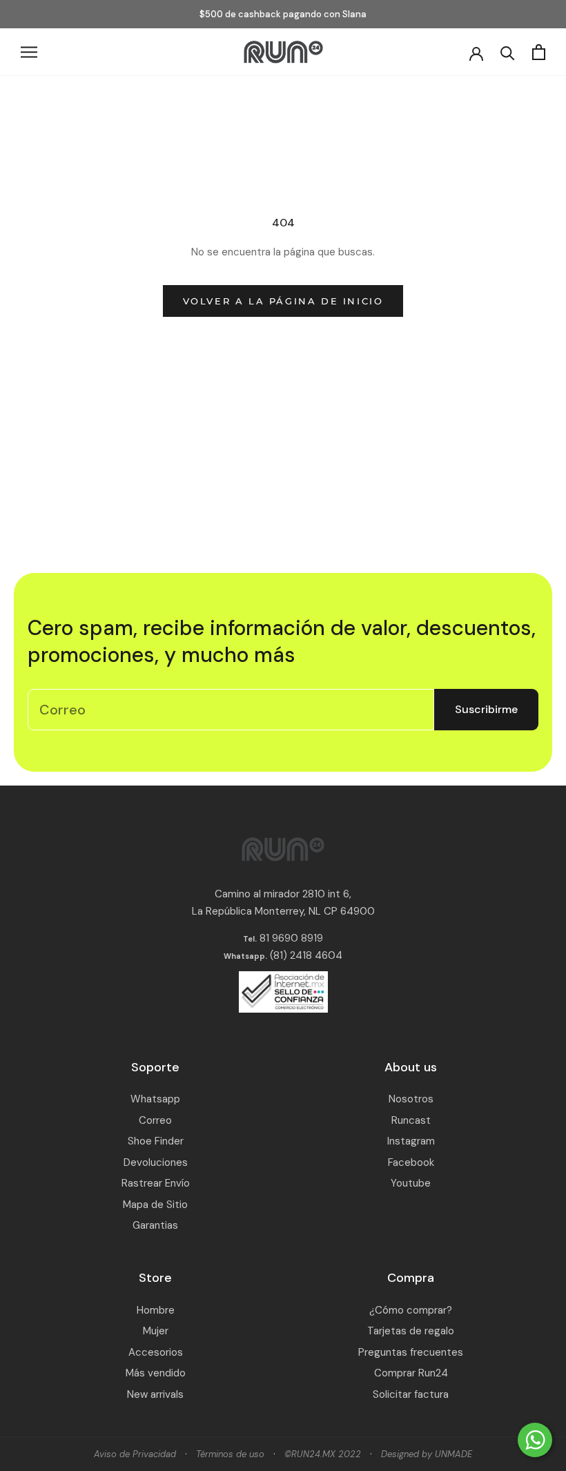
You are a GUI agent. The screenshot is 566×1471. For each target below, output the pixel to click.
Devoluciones (156, 1162)
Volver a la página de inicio (283, 300)
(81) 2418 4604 (306, 955)
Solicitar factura (411, 1394)
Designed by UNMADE (426, 1454)
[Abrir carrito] (538, 52)
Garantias (155, 1225)
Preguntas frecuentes (410, 1352)
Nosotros (411, 1099)
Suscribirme (486, 709)
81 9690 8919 (290, 938)
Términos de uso (230, 1454)
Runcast (411, 1120)
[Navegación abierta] (29, 52)
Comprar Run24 (411, 1373)
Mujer (155, 1331)
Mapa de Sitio (155, 1204)
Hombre (156, 1310)
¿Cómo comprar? (410, 1310)
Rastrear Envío (155, 1183)
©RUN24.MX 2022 (322, 1454)
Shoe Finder (156, 1141)
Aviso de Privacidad (135, 1454)
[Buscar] (507, 52)
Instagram (411, 1141)
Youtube (411, 1183)
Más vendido (156, 1373)
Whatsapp (155, 1099)
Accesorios (155, 1352)
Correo (155, 1120)
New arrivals (155, 1394)
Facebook (411, 1162)
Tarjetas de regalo (410, 1331)
